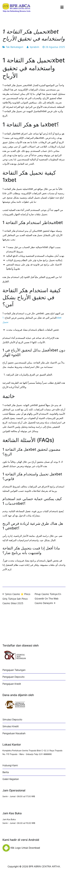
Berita (5, 772)
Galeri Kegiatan (10, 779)
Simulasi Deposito (12, 719)
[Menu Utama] (62, 7)
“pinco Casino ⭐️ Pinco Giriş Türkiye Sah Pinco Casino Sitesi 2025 (16, 599)
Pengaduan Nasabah (14, 733)
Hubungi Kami (10, 765)
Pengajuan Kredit (11, 683)
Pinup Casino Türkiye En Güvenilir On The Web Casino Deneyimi (48, 598)
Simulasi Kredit (10, 726)
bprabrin (34, 47)
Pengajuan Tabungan (13, 670)
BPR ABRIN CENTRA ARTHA (44, 866)
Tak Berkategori (14, 47)
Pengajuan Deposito (13, 676)
